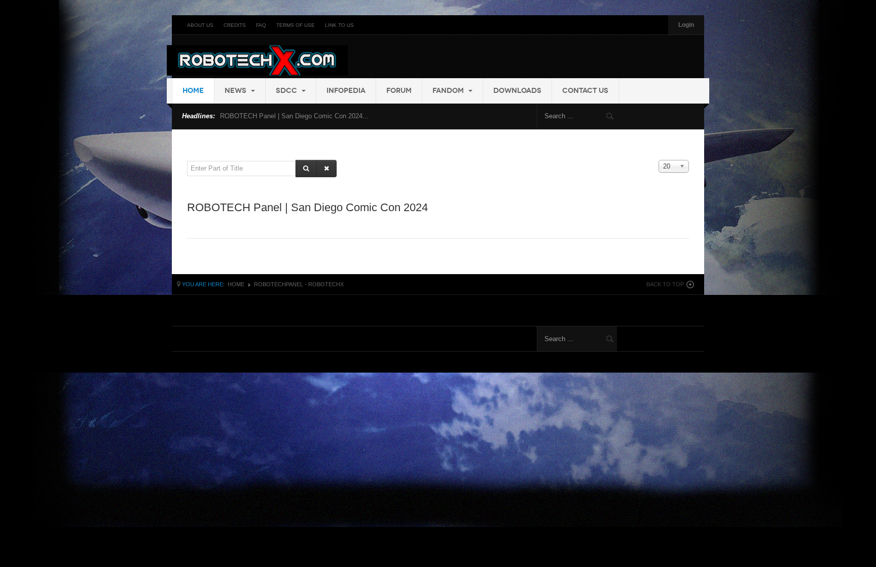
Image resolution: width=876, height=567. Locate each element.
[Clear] (326, 168)
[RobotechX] (257, 60)
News (236, 90)
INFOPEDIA (346, 90)
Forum (399, 90)
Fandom (449, 90)
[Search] (306, 168)
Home (193, 90)
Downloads (517, 90)
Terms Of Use (295, 25)
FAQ (261, 25)
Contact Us (585, 90)
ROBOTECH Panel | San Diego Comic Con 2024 (307, 207)
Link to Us (339, 25)
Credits (235, 25)
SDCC (287, 90)
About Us (200, 25)
